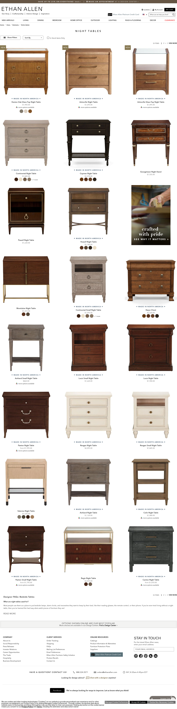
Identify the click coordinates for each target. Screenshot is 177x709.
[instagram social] (136, 655)
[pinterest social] (146, 655)
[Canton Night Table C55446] (151, 549)
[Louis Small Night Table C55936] (88, 348)
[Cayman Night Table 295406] (88, 143)
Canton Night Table (151, 580)
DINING (40, 20)
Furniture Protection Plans (100, 646)
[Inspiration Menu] (50, 13)
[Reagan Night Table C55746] (88, 415)
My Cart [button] (169, 9)
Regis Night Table (88, 578)
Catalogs (93, 641)
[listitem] (151, 218)
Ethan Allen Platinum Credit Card (108, 654)
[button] (157, 11)
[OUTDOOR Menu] (101, 20)
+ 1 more (35, 180)
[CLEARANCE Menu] (176, 20)
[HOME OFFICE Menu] (83, 20)
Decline (162, 702)
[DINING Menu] (45, 20)
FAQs (49, 646)
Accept (139, 702)
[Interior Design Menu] (39, 13)
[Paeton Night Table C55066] (26, 415)
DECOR (153, 20)
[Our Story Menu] (10, 13)
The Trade (7, 655)
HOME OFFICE (76, 20)
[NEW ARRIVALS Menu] (15, 20)
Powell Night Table (26, 240)
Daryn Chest (151, 310)
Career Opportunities (11, 652)
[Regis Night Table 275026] (88, 549)
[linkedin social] (156, 655)
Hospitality (7, 658)
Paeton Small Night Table (26, 580)
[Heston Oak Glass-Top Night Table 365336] (26, 71)
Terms (39, 707)
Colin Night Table (151, 513)
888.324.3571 (82, 672)
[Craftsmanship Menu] (24, 13)
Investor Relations (10, 649)
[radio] (21, 111)
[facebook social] (141, 655)
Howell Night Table (88, 242)
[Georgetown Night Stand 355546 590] (151, 143)
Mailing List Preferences (56, 649)
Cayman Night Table (88, 173)
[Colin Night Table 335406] (151, 482)
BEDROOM (56, 20)
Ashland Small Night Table (26, 378)
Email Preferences (53, 652)
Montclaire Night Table (26, 308)
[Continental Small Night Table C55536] (88, 279)
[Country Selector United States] (145, 14)
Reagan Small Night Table (151, 445)
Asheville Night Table (88, 102)
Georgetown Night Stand (150, 172)
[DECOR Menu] (157, 20)
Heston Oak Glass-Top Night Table (26, 102)
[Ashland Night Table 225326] (88, 482)
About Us (6, 641)
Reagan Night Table (88, 445)
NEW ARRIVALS (8, 20)
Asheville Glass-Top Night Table (150, 102)
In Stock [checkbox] (52, 38)
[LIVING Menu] (30, 20)
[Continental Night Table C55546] (26, 143)
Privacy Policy (27, 707)
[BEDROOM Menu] (63, 20)
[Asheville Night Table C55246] (88, 71)
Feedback (57, 690)
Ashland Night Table (88, 513)
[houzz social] (151, 655)
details (77, 2)
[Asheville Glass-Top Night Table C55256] (151, 71)
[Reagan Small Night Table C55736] (151, 415)
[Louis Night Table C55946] (151, 348)
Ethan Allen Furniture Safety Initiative (61, 655)
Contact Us (51, 661)
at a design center (113, 2)
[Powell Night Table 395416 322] (26, 211)
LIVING (26, 20)
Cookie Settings (117, 702)
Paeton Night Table (26, 445)
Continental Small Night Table (88, 310)
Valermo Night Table (26, 511)
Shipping (50, 643)
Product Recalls (52, 658)
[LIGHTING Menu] (118, 20)
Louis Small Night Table (88, 378)
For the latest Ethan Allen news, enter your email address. (146, 643)
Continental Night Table (26, 173)
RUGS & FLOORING (133, 20)
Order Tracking (52, 641)
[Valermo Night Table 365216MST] (26, 482)
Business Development (12, 661)
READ (6, 614)
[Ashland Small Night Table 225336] (26, 348)
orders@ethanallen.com (107, 672)
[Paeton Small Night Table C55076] (26, 549)
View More (173, 43)
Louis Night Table (151, 378)
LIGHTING (113, 20)
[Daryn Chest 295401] (151, 279)
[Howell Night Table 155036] (88, 211)
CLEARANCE (170, 20)
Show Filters (12, 37)
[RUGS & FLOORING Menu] (142, 20)
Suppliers (94, 649)
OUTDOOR (95, 20)
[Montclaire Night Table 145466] (26, 279)
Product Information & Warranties (103, 643)
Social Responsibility (11, 643)
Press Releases (8, 646)
